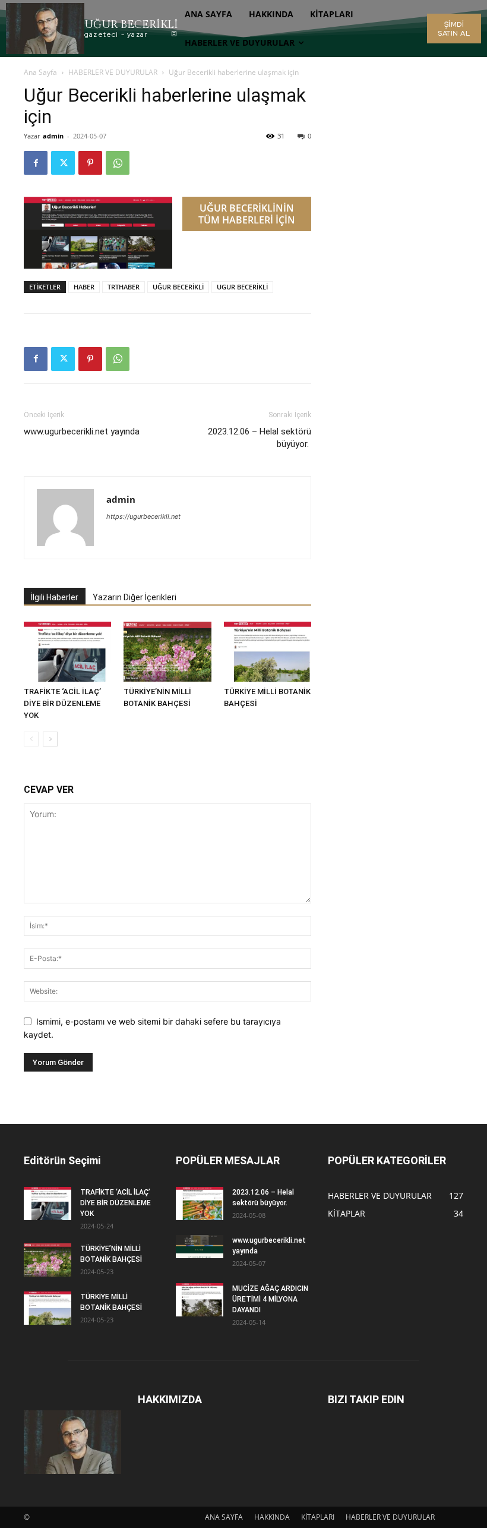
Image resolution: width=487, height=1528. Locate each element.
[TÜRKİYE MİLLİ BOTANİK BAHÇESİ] (267, 652)
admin (53, 135)
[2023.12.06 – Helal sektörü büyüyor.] (199, 1203)
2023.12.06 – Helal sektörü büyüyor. (259, 437)
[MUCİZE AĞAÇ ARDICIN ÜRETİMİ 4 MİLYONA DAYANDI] (199, 1299)
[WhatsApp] (117, 163)
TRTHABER (123, 286)
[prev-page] (31, 739)
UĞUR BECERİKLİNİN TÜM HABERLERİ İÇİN (246, 213)
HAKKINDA (272, 1517)
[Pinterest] (90, 163)
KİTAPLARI (317, 1517)
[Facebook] (36, 163)
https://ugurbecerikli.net (143, 516)
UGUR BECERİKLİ (242, 286)
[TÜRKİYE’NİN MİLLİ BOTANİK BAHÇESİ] (167, 652)
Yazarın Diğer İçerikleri (134, 597)
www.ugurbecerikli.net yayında (82, 431)
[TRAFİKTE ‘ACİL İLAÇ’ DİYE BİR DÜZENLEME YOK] (67, 652)
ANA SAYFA (224, 1517)
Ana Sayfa (40, 72)
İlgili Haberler (54, 597)
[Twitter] (63, 163)
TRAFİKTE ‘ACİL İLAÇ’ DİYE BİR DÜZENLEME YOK (62, 703)
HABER (84, 286)
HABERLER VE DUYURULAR (112, 72)
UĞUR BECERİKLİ (178, 286)
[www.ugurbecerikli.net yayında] (199, 1246)
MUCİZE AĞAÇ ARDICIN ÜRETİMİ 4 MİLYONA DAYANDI (270, 1299)
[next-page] (50, 739)
